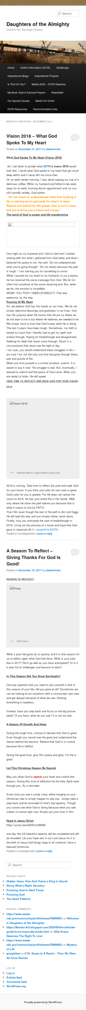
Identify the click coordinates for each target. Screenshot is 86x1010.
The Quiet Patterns (18, 899)
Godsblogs (62, 67)
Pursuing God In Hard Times (25, 890)
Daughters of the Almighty (37, 23)
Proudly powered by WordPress (43, 1002)
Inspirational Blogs (18, 76)
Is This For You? (17, 84)
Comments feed (16, 982)
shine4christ (53, 149)
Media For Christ (44, 100)
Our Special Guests (18, 100)
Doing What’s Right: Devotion (25, 885)
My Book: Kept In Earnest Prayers (26, 92)
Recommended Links (45, 109)
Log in (10, 973)
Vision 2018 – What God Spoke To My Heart (31, 139)
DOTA (47, 166)
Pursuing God (15, 894)
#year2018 (42, 529)
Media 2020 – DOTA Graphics (49, 84)
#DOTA (54, 529)
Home (11, 67)
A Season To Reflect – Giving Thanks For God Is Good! (33, 557)
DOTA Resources (17, 109)
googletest (13, 953)
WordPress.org (16, 986)
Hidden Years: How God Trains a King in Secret (36, 881)
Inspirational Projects (46, 76)
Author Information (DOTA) (35, 67)
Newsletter (57, 92)
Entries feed (14, 977)
